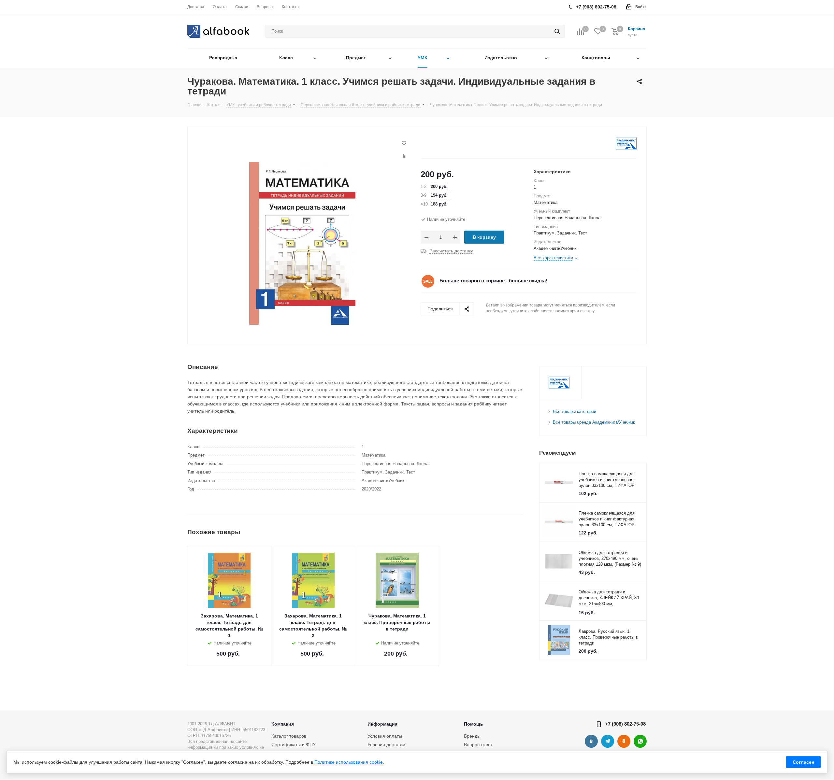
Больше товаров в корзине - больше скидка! (493, 280)
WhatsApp (640, 741)
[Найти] (557, 31)
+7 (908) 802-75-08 (625, 724)
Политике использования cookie (348, 762)
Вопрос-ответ (478, 744)
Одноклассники (623, 741)
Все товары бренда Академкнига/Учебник (594, 422)
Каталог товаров (288, 736)
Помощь (473, 724)
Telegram (607, 741)
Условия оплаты (384, 736)
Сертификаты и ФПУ (293, 744)
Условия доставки (386, 744)
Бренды (472, 736)
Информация (382, 724)
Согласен (803, 762)
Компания (282, 724)
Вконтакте (591, 741)
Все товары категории (574, 411)
